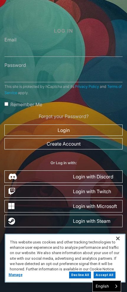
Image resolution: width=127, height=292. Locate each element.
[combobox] (106, 286)
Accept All (104, 275)
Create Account (64, 144)
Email (10, 40)
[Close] (117, 238)
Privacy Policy (87, 86)
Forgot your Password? (64, 116)
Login (64, 130)
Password (15, 65)
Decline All (80, 275)
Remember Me (26, 104)
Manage (15, 275)
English (102, 286)
